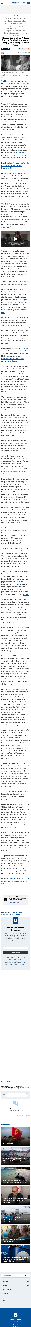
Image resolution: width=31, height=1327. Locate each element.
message (15, 643)
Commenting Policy (16, 1088)
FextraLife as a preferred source (17, 901)
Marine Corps (9, 81)
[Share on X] (22, 49)
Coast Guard (15, 1324)
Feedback (27, 1115)
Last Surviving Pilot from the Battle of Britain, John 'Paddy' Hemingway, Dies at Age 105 (15, 165)
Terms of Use (15, 962)
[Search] (24, 3)
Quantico (18, 584)
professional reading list (9, 710)
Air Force (24, 348)
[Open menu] (2, 3)
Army (17, 461)
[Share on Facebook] (19, 49)
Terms (18, 1115)
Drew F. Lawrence (9, 53)
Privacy (22, 1115)
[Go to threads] (2, 49)
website (9, 684)
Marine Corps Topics (15, 15)
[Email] (25, 49)
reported (17, 456)
